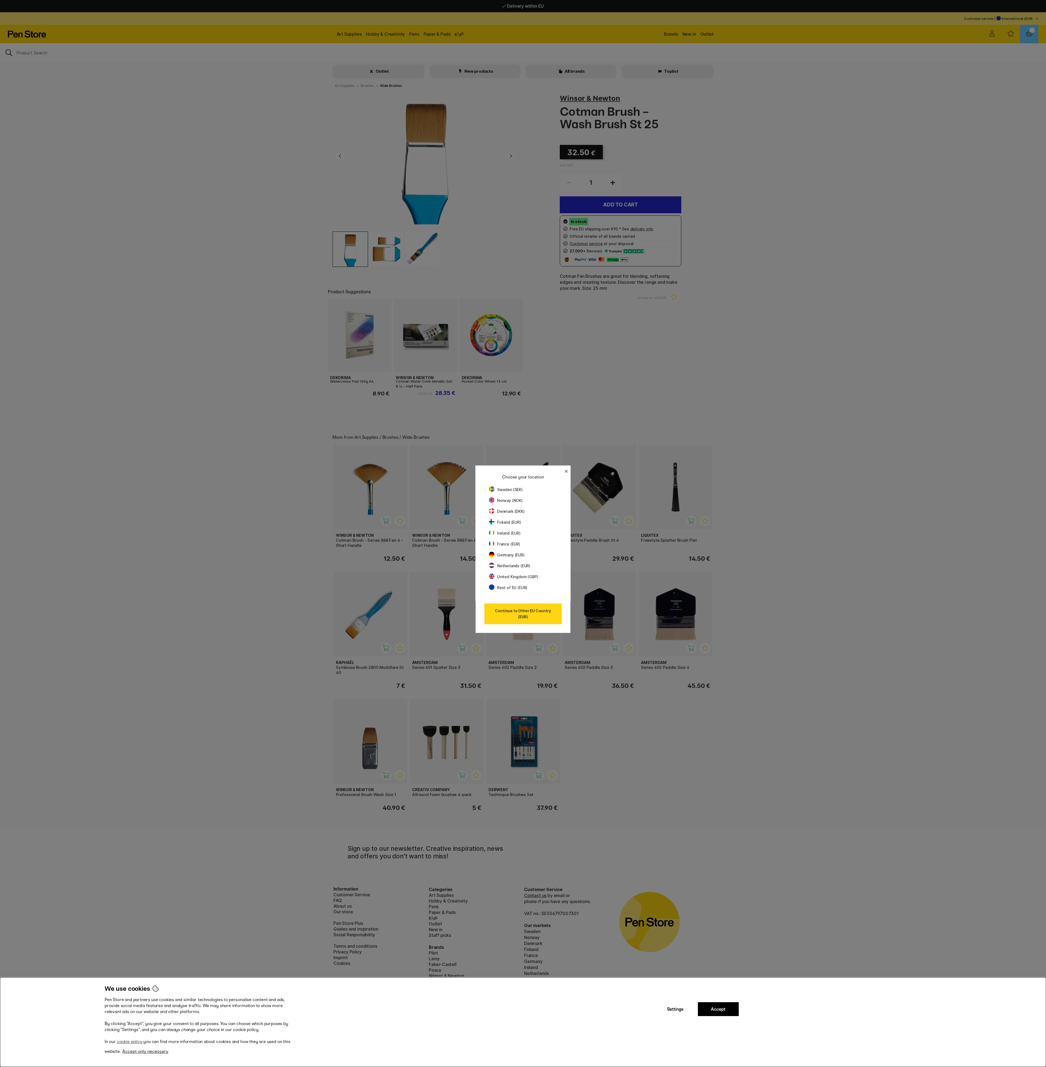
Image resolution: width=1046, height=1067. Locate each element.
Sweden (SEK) (510, 489)
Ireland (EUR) (509, 533)
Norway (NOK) (510, 500)
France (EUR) (508, 544)
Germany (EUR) (511, 555)
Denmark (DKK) (511, 511)
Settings (675, 1009)
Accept (718, 1009)
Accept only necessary (145, 1051)
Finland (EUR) (509, 522)
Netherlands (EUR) (513, 565)
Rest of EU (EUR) (512, 587)
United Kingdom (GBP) (517, 576)
